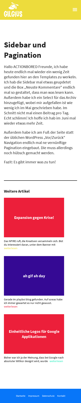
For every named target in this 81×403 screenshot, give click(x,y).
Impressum (33, 395)
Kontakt (61, 395)
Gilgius (9, 16)
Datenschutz (48, 395)
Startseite (20, 395)
